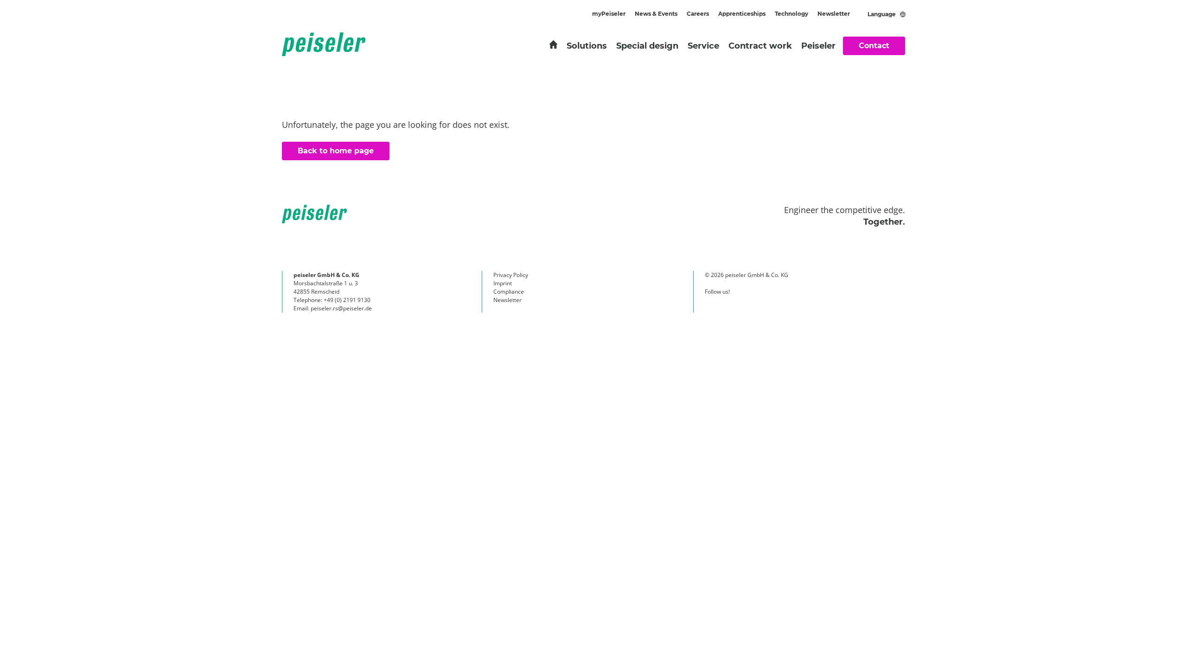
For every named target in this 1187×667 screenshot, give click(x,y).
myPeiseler (608, 13)
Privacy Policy (510, 275)
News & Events (656, 13)
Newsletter (833, 13)
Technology (791, 13)
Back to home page (336, 150)
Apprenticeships (742, 13)
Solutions (587, 46)
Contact (874, 45)
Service (703, 46)
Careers (698, 13)
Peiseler (818, 46)
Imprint (502, 283)
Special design (647, 46)
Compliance (508, 292)
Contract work (760, 46)
